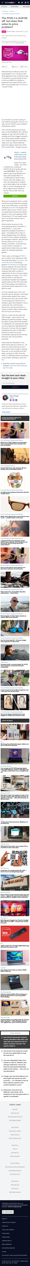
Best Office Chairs (15, 1174)
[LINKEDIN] (13, 400)
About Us (4, 1218)
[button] (28, 2)
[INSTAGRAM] (11, 400)
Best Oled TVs (15, 1152)
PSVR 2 (13, 74)
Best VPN (15, 1109)
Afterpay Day (23, 122)
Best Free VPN (15, 1113)
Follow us (16, 66)
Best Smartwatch (15, 1156)
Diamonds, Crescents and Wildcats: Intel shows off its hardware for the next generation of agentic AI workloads (16, 1093)
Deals (3, 31)
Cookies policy (6, 1237)
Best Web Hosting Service (15, 1116)
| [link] (20, 154)
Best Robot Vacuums (15, 1192)
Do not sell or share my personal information (14, 1255)
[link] (8, 157)
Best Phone (15, 1145)
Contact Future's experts (9, 1222)
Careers (4, 1251)
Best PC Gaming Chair (15, 1138)
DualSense (19, 241)
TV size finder (14, 6)
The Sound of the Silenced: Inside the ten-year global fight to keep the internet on (16, 1053)
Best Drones (15, 1188)
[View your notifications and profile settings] (19, 2)
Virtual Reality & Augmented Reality (11, 13)
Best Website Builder (15, 1120)
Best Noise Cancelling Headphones (15, 1167)
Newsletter (25, 66)
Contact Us (5, 1226)
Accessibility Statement (8, 1248)
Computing (4, 11)
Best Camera (15, 1181)
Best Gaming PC (15, 1134)
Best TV (15, 1149)
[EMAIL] (16, 400)
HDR (17, 208)
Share (5, 66)
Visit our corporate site (14, 1206)
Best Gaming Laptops (15, 1131)
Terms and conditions (8, 1229)
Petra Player (11, 31)
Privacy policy (6, 1233)
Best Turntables (15, 1163)
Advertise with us (7, 1240)
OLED (13, 208)
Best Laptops (15, 1127)
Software (12, 11)
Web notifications (7, 1244)
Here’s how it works (19, 42)
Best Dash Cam (15, 1184)
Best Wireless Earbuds (15, 1170)
